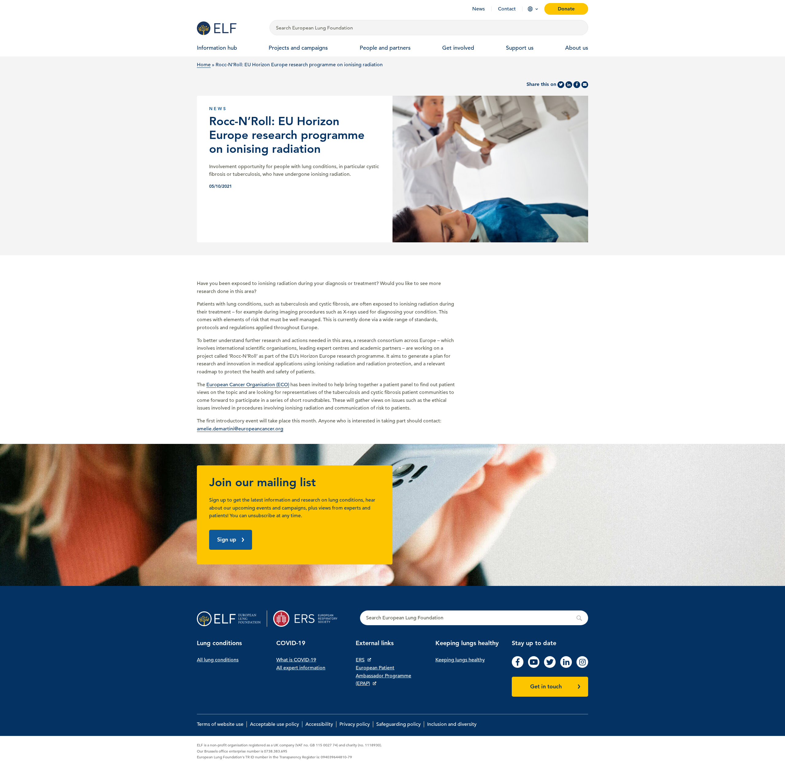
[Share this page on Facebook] (576, 84)
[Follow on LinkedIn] (566, 666)
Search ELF (474, 618)
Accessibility (319, 724)
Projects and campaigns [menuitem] (298, 47)
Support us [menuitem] (520, 47)
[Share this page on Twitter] (560, 84)
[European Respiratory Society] (308, 618)
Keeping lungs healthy (460, 660)
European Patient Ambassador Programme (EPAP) (383, 676)
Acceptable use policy (274, 724)
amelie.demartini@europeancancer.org (240, 429)
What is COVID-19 (296, 660)
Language (530, 8)
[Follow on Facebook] (517, 666)
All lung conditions (218, 660)
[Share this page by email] (584, 84)
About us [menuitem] (576, 47)
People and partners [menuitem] (385, 47)
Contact (507, 8)
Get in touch (546, 686)
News (478, 8)
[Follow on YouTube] (534, 666)
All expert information (300, 668)
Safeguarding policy (398, 724)
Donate (566, 9)
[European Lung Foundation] (229, 28)
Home (204, 65)
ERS (360, 660)
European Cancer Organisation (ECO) (247, 385)
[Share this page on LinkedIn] (568, 84)
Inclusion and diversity (452, 724)
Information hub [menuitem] (217, 47)
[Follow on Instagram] (582, 666)
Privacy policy (354, 724)
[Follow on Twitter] (550, 666)
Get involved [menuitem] (458, 47)
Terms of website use (220, 724)
